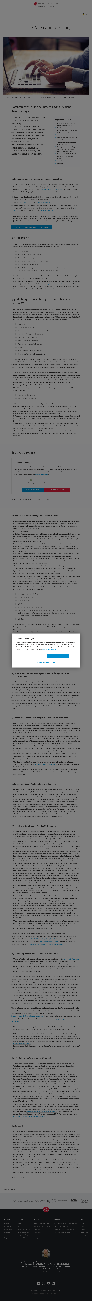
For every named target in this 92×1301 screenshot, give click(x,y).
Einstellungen (33, 656)
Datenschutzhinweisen (49, 649)
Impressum (40, 662)
